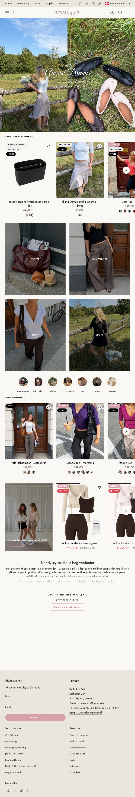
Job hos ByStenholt (14, 753)
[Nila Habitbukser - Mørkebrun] (29, 431)
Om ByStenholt (12, 735)
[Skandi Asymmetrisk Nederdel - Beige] (80, 170)
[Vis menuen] (7, 13)
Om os (36, 3)
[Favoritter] (120, 12)
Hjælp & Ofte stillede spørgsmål (85, 712)
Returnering (23, 3)
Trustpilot (49, 3)
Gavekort (63, 3)
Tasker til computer (78, 735)
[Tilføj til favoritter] (48, 146)
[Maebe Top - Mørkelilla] (80, 431)
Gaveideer (74, 772)
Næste (126, 170)
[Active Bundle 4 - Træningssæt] (80, 511)
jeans (111, 572)
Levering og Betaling (15, 747)
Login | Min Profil (13, 772)
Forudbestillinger (13, 760)
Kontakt (9, 3)
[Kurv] (128, 13)
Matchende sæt (77, 753)
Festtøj (72, 760)
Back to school (76, 741)
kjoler (94, 572)
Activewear (74, 766)
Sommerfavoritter (77, 747)
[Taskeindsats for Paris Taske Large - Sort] (29, 170)
